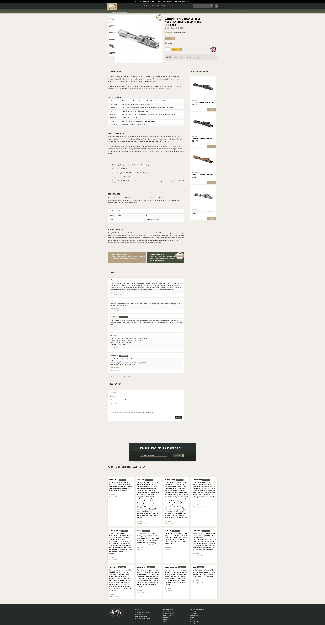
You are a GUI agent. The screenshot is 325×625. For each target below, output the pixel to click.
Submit (178, 417)
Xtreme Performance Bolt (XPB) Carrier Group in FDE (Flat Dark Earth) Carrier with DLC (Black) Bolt (203, 174)
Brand (113, 12)
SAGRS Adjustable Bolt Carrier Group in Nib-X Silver (203, 211)
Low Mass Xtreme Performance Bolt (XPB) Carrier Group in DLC (203, 102)
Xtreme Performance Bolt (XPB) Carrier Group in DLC (203, 138)
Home (108, 12)
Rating (113, 396)
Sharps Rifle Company (122, 12)
